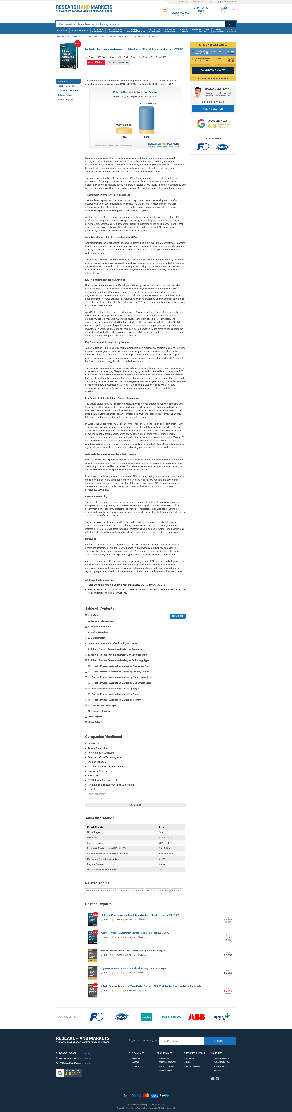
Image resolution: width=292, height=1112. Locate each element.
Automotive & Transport (155, 30)
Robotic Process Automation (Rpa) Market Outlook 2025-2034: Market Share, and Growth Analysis (150, 986)
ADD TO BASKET (213, 70)
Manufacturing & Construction (114, 30)
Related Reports (65, 99)
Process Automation (157, 890)
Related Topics (64, 95)
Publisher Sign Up (222, 1058)
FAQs (188, 1062)
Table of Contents (66, 86)
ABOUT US (183, 2)
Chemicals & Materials (98, 30)
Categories (164, 1058)
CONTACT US (198, 2)
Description (63, 81)
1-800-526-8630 (179, 13)
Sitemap (130, 1104)
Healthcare (62, 30)
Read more (135, 805)
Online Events (220, 1066)
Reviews (135, 1066)
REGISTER (220, 1041)
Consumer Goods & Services (200, 30)
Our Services (231, 30)
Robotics (176, 890)
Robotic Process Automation (101, 890)
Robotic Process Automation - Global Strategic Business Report (132, 950)
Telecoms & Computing (170, 30)
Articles (218, 1070)
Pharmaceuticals (79, 30)
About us (136, 1058)
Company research (167, 1062)
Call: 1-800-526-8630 (213, 102)
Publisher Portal (222, 1062)
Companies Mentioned (68, 90)
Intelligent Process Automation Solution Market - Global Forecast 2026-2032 (139, 915)
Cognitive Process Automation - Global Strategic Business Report (133, 968)
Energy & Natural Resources (135, 30)
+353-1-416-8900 (201, 9)
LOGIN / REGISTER (228, 2)
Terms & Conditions (157, 1104)
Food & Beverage (184, 30)
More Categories (218, 30)
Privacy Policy (141, 1104)
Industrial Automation (132, 890)
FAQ (210, 2)
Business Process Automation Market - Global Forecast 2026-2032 (134, 932)
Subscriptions (165, 1070)
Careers (135, 1062)
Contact (190, 1058)
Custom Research (167, 1066)
